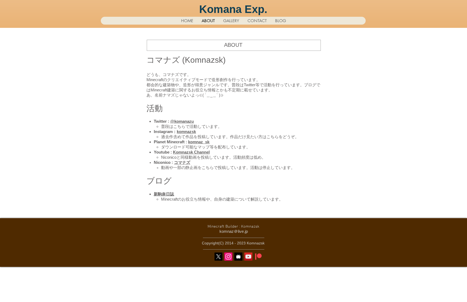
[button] (231, 21)
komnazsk (186, 131)
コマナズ (182, 162)
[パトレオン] (258, 257)
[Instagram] (228, 257)
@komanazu (182, 121)
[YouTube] (248, 257)
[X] (218, 257)
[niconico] (238, 257)
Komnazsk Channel (191, 152)
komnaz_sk (198, 142)
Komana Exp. (233, 9)
